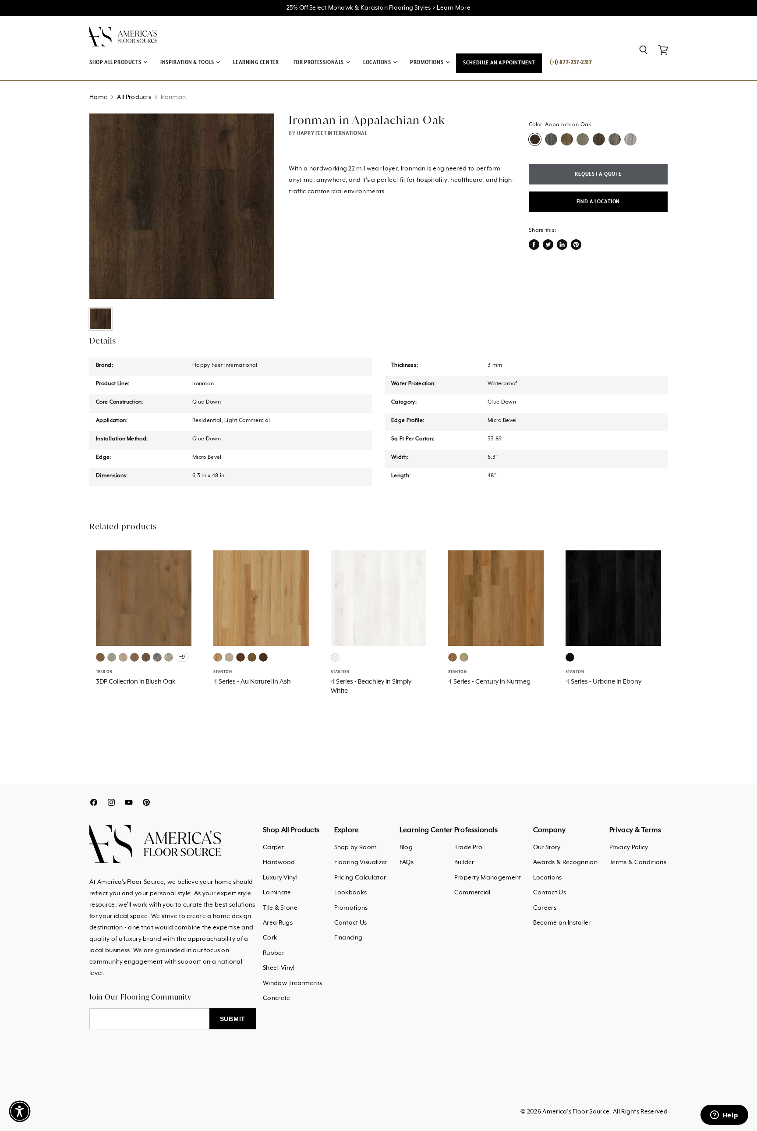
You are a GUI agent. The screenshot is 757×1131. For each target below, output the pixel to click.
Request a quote (598, 174)
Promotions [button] (427, 62)
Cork (270, 937)
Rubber (273, 953)
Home (98, 97)
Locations (547, 877)
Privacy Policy (628, 847)
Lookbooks (350, 892)
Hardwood (279, 862)
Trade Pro (468, 847)
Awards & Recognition (565, 862)
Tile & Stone (280, 907)
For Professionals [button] (319, 62)
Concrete (276, 998)
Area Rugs (278, 922)
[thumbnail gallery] (100, 319)
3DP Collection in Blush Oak (136, 681)
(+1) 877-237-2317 (571, 62)
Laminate (277, 892)
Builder (464, 862)
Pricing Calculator (360, 877)
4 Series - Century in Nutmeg (489, 681)
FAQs (407, 862)
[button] (20, 1111)
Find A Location (598, 202)
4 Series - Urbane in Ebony (603, 681)
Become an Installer (562, 922)
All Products (134, 97)
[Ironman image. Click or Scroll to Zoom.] (181, 205)
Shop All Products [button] (115, 62)
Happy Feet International (332, 133)
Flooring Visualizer (361, 862)
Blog (406, 847)
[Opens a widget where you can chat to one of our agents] (724, 1116)
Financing (348, 937)
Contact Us (350, 922)
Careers (544, 907)
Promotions (351, 907)
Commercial (472, 892)
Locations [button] (377, 62)
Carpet (273, 847)
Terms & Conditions (637, 862)
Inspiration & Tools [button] (187, 62)
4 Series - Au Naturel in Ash (252, 681)
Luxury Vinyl (280, 877)
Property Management (487, 877)
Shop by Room (355, 847)
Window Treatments (292, 983)
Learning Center (256, 62)
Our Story (547, 847)
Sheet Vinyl (279, 967)
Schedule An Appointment (499, 63)
